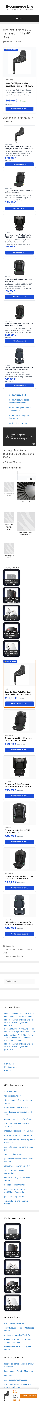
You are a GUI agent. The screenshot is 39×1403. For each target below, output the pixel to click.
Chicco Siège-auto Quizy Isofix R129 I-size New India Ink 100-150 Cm (19, 369)
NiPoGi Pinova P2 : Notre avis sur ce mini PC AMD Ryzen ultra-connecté (18, 1023)
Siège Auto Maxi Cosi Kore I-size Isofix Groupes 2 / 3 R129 (18, 739)
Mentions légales (11, 1067)
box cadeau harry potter (14, 1185)
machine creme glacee (14, 1323)
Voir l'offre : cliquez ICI (19, 109)
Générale (10, 946)
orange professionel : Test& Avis (18, 1119)
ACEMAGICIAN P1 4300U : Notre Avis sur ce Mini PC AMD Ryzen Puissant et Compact (18, 1038)
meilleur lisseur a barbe (19, 423)
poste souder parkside (14, 1196)
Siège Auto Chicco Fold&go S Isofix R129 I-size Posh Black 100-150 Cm (18, 236)
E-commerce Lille (19, 6)
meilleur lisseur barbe (18, 395)
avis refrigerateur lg (14, 956)
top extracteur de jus (13, 1096)
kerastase (8, 1375)
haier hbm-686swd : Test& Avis (18, 1135)
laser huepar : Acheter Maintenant (19, 1371)
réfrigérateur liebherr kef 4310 (17, 1166)
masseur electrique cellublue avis (18, 1131)
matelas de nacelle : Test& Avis (18, 1335)
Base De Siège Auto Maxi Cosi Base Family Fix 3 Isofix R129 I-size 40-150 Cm (19, 86)
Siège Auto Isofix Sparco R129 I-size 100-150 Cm (18, 831)
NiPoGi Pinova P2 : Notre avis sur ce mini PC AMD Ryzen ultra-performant (18, 1047)
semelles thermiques (13, 1154)
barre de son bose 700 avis (16, 1107)
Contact (7, 1070)
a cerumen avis (11, 1091)
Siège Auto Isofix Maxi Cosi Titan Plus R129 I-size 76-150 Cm (19, 324)
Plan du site (9, 1064)
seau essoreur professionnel (16, 1380)
